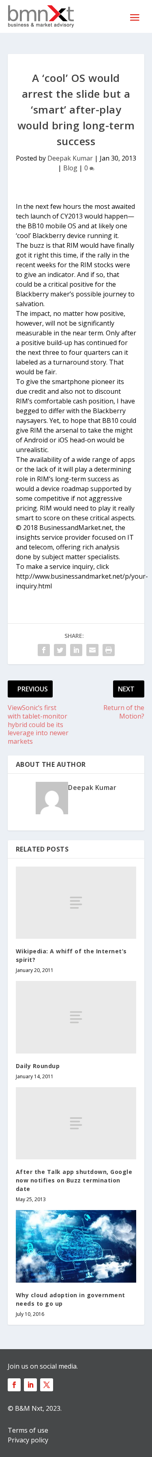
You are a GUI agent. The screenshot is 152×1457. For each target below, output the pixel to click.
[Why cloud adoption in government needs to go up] (76, 1246)
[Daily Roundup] (76, 1017)
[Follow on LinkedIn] (30, 1384)
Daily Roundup (38, 1066)
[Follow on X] (46, 1384)
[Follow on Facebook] (14, 1384)
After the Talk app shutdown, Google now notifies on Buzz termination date (74, 1180)
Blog (70, 167)
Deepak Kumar (70, 158)
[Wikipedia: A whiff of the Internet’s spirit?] (76, 903)
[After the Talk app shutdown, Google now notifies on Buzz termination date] (76, 1123)
